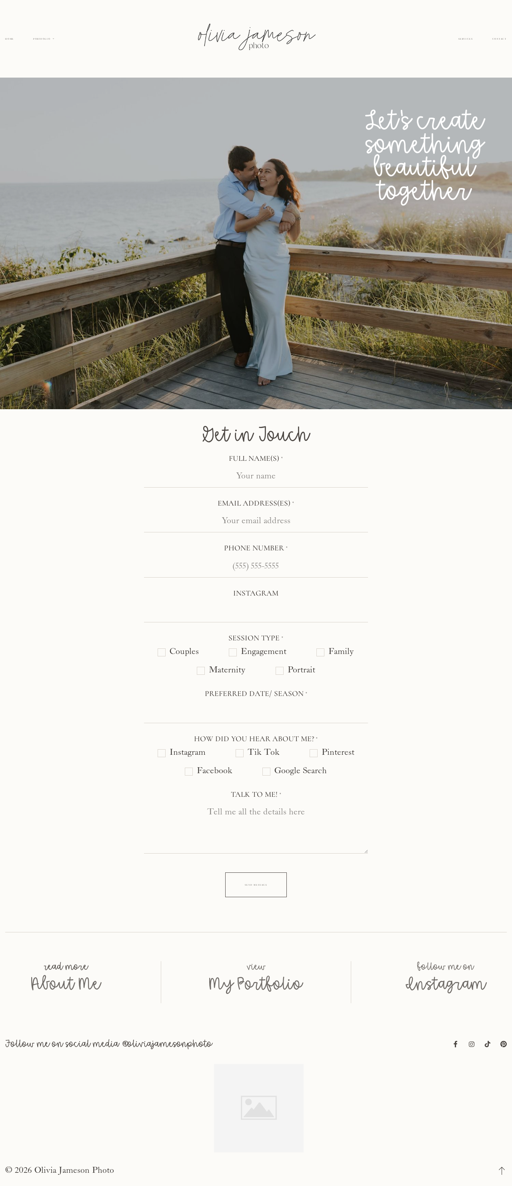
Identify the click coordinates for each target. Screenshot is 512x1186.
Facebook (214, 771)
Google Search (300, 771)
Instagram (188, 752)
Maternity (227, 670)
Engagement (263, 651)
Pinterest (338, 752)
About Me (66, 1010)
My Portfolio (255, 1010)
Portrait (301, 670)
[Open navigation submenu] (53, 38)
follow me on (446, 992)
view (256, 992)
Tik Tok (264, 752)
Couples (184, 651)
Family (341, 651)
